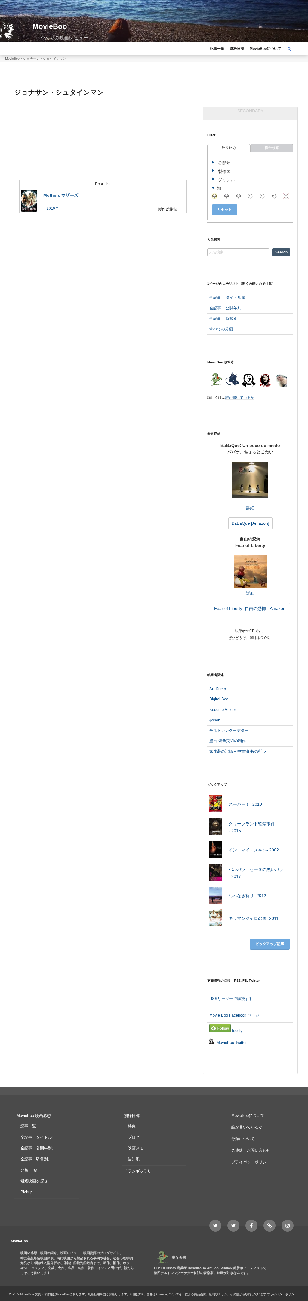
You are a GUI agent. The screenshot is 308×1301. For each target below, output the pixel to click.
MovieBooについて (265, 49)
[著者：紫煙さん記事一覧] (265, 380)
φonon (214, 720)
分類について (243, 1138)
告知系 (134, 1159)
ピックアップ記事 (269, 944)
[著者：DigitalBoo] (248, 380)
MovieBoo (49, 26)
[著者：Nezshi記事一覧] (215, 380)
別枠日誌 (237, 49)
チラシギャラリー (139, 1171)
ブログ (134, 1137)
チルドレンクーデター (228, 730)
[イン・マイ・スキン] (215, 850)
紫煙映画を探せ (34, 1181)
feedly (236, 1031)
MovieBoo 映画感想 (34, 1115)
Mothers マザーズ (60, 195)
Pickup (26, 1192)
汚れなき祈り (247, 895)
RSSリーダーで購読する (231, 998)
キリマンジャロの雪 (254, 918)
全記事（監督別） (36, 1159)
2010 (51, 208)
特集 (132, 1126)
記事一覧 (217, 49)
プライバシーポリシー (250, 1162)
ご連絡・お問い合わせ (250, 1150)
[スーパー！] (215, 805)
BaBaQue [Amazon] (250, 523)
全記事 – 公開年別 (225, 308)
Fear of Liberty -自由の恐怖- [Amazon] (250, 608)
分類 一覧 (28, 1170)
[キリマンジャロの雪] (215, 919)
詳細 (250, 507)
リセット (224, 210)
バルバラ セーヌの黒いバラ (256, 872)
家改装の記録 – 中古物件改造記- (237, 751)
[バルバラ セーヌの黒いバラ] (215, 873)
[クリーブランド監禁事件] (215, 827)
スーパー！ (245, 804)
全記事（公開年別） (38, 1148)
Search (281, 252)
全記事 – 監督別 (223, 318)
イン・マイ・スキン (254, 850)
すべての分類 (221, 329)
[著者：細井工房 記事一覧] (232, 380)
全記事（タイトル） (38, 1137)
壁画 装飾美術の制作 (227, 740)
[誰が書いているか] (280, 381)
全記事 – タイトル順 (227, 297)
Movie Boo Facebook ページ (234, 1015)
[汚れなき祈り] (215, 896)
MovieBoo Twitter (231, 1042)
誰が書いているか (239, 398)
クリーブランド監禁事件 (252, 827)
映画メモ (135, 1148)
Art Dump (217, 689)
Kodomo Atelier (222, 709)
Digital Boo (218, 699)
